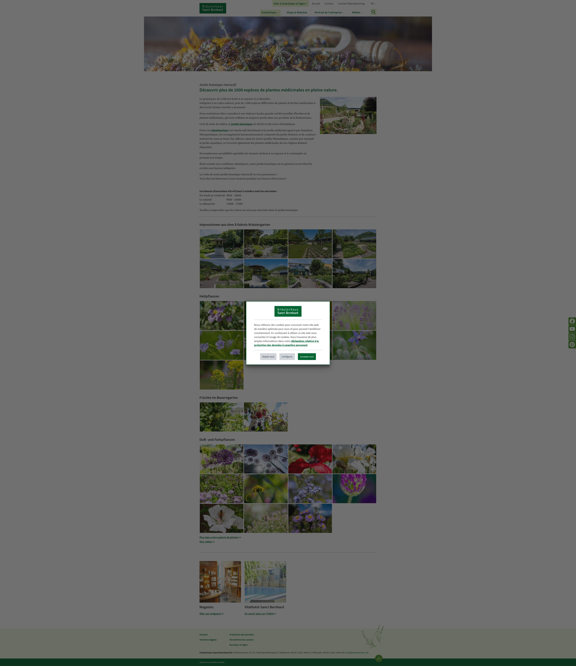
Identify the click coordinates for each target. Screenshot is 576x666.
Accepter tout (307, 356)
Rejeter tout (268, 356)
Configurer (287, 356)
